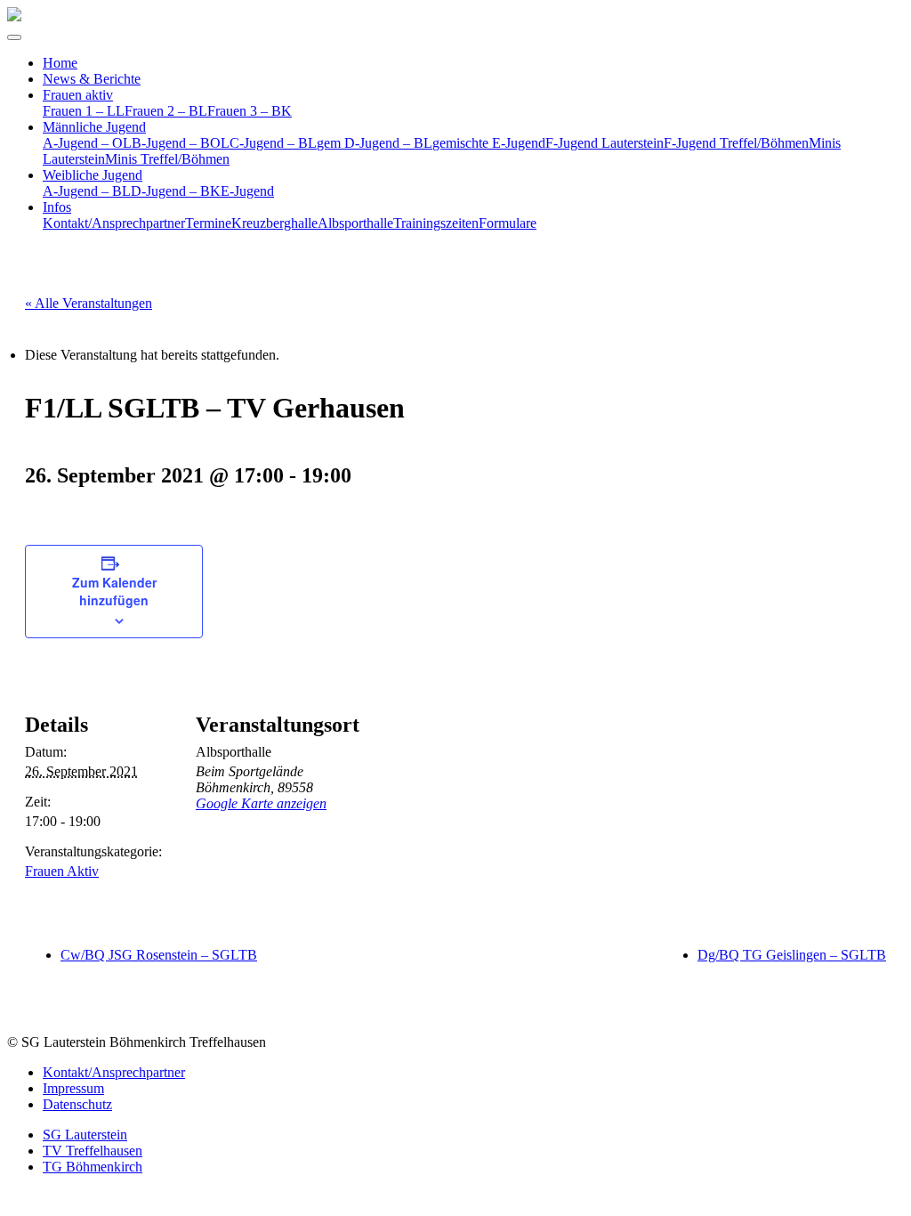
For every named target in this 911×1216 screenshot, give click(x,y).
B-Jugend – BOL (181, 142)
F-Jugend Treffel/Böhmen (736, 142)
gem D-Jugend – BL (374, 142)
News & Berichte (92, 78)
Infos (57, 207)
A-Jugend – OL (87, 142)
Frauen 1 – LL (84, 110)
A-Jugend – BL (87, 191)
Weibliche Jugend (92, 174)
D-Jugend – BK (176, 191)
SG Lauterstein (85, 1134)
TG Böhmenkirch (92, 1166)
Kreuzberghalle (274, 223)
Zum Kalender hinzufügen (114, 591)
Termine (208, 223)
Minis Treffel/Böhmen (167, 158)
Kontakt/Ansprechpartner (114, 223)
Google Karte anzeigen (261, 803)
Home (60, 62)
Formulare (507, 223)
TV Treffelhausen (92, 1150)
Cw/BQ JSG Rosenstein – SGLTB (158, 954)
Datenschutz (77, 1104)
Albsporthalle (355, 223)
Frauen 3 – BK (249, 110)
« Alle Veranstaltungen (88, 303)
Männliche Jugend (94, 126)
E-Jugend (247, 191)
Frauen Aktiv (62, 871)
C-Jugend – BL (273, 142)
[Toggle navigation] (14, 37)
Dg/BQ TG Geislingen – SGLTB (791, 954)
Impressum (73, 1088)
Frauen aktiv (78, 94)
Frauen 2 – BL (166, 110)
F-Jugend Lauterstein (604, 142)
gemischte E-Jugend (488, 142)
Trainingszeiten (436, 223)
